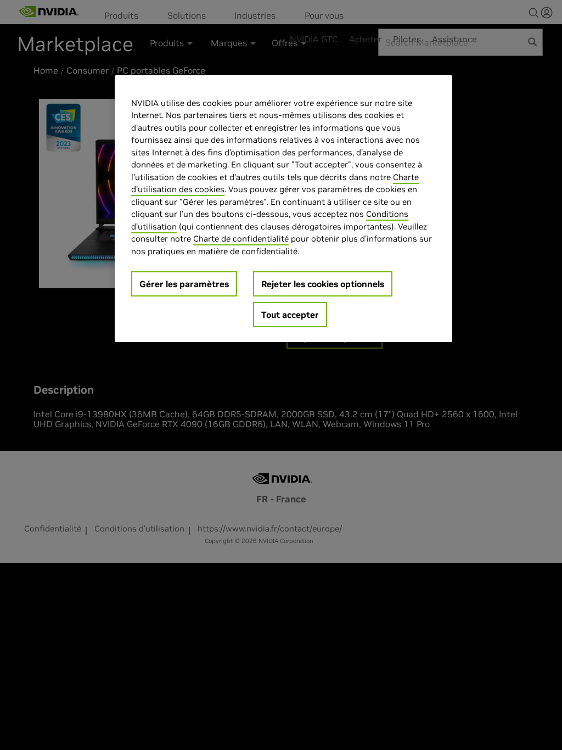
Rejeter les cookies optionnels (322, 283)
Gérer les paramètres (184, 283)
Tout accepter (290, 314)
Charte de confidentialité (241, 238)
